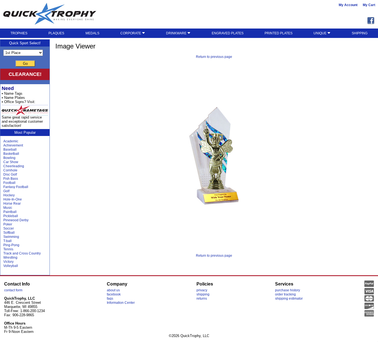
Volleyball (10, 266)
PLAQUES (56, 33)
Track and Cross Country (22, 253)
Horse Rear (12, 203)
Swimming (11, 237)
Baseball (10, 149)
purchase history (287, 290)
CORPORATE (131, 33)
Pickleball (10, 216)
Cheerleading (13, 166)
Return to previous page (214, 57)
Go (25, 63)
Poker (7, 224)
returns (201, 298)
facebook (114, 294)
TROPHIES (19, 33)
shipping (202, 294)
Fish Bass (10, 179)
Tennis (8, 249)
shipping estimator (289, 298)
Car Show (10, 162)
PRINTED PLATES (278, 33)
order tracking (285, 294)
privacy (201, 290)
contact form (13, 290)
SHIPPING (359, 33)
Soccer (8, 228)
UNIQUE (320, 33)
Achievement (13, 145)
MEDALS (92, 33)
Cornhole (10, 170)
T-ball (7, 241)
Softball (9, 233)
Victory (8, 262)
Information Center (121, 303)
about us (113, 290)
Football (9, 183)
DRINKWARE (176, 33)
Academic (10, 141)
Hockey (9, 195)
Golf (6, 191)
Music (7, 208)
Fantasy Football (15, 187)
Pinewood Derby (16, 220)
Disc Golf (10, 174)
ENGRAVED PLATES (228, 33)
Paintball (10, 212)
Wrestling (10, 257)
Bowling (9, 158)
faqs (110, 298)
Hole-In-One (12, 199)
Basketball (11, 154)
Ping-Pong (11, 245)
